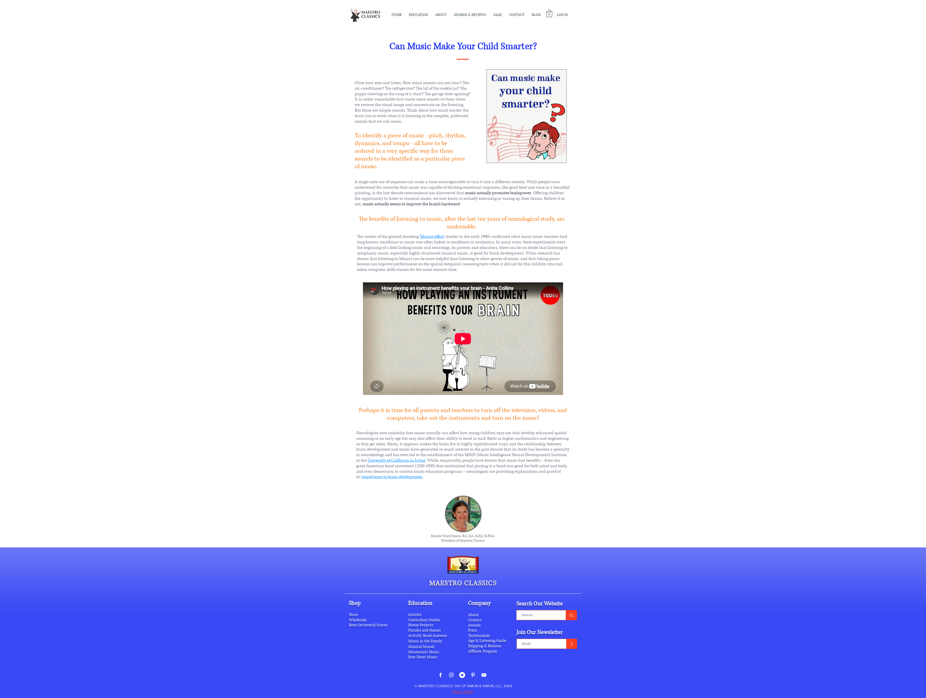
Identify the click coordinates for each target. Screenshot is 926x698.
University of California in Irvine (396, 460)
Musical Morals (421, 646)
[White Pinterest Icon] (473, 675)
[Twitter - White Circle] (462, 675)
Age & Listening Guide (487, 640)
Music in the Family (425, 641)
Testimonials (479, 635)
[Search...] (571, 615)
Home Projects (420, 625)
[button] (441, 15)
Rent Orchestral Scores (368, 625)
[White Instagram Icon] (451, 675)
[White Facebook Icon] (440, 675)
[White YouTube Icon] (484, 675)
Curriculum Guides (424, 620)
